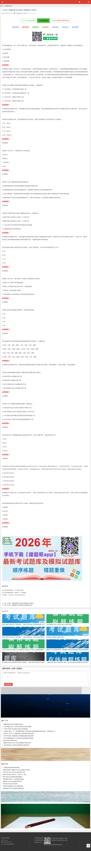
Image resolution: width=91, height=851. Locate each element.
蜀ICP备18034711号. (6, 842)
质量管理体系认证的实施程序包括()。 (13, 724)
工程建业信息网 (38, 838)
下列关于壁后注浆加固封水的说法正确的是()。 (16, 729)
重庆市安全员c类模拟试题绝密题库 (12, 777)
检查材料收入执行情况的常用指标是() (13, 788)
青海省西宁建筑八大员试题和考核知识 (13, 779)
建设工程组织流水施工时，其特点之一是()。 (15, 774)
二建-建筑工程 (8, 6)
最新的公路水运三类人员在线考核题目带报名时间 (17, 742)
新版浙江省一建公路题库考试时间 (12, 781)
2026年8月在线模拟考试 (28, 20)
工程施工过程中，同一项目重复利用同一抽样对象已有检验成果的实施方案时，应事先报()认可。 (30, 731)
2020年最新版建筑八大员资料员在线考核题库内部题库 (18, 738)
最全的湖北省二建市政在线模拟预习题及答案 (16, 745)
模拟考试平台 (38, 842)
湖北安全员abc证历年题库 (10, 783)
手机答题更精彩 (43, 20)
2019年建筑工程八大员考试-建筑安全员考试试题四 (17, 726)
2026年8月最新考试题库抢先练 (60, 20)
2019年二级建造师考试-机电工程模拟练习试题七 (18, 603)
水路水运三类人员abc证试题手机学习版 (14, 772)
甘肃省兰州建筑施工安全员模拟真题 (13, 786)
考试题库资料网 (10, 844)
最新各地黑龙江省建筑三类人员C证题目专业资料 (16, 770)
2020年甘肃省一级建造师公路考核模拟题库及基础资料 (18, 736)
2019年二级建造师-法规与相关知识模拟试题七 (17, 605)
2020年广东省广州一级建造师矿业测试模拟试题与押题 (18, 733)
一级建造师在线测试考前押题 (11, 767)
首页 (1, 6)
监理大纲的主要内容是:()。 (10, 740)
